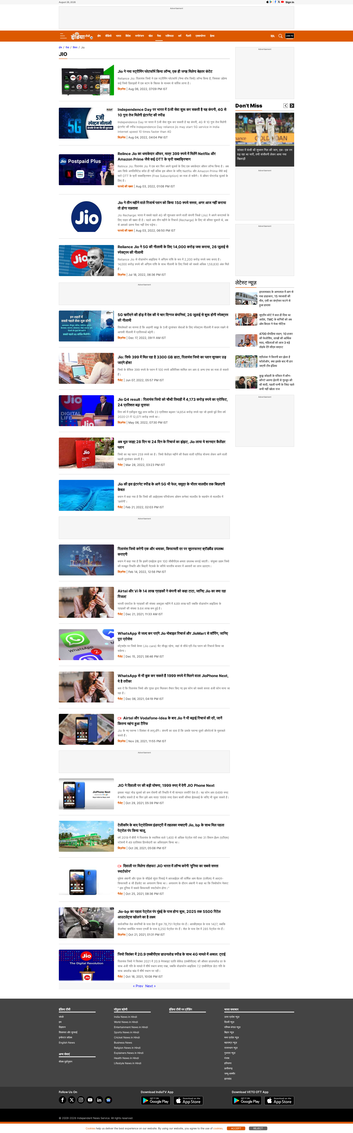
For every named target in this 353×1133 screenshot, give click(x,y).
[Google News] (108, 1100)
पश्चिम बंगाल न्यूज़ (232, 1027)
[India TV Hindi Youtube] (282, 2)
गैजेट (120, 380)
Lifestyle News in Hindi (127, 1063)
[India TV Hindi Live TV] (289, 36)
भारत (118, 36)
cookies (217, 1128)
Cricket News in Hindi (127, 1037)
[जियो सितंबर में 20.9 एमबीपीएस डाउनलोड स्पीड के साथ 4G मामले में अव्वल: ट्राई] (86, 965)
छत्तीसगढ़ (228, 1068)
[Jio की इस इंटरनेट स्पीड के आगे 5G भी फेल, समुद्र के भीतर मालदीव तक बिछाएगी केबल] (86, 495)
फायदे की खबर (125, 186)
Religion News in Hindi (127, 1047)
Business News (123, 1042)
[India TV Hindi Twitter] (279, 2)
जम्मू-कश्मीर (229, 1073)
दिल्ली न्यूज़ (229, 1021)
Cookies (90, 1128)
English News (67, 1042)
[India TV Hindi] (82, 36)
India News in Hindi (125, 1016)
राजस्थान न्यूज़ (231, 1047)
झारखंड (227, 1078)
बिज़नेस (122, 89)
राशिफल (169, 36)
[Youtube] (90, 1100)
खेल (151, 36)
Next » (150, 986)
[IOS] (267, 2)
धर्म (179, 36)
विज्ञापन (62, 1027)
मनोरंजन (139, 36)
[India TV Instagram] (81, 1100)
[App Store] (188, 1100)
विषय (75, 47)
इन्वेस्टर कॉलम (65, 1037)
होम (99, 36)
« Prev (138, 986)
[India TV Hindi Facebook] (275, 2)
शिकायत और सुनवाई (68, 1032)
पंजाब (226, 1058)
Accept (236, 1128)
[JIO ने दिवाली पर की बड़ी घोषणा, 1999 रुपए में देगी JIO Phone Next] (86, 794)
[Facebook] (62, 1100)
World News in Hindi (126, 1021)
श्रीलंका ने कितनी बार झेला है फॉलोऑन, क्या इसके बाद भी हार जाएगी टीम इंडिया (276, 361)
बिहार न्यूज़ (229, 1032)
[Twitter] (71, 1100)
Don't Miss (248, 106)
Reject (258, 1128)
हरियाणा (227, 1063)
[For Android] (247, 1100)
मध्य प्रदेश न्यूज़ (231, 1037)
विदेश (128, 36)
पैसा (159, 36)
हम (60, 1021)
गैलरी (188, 36)
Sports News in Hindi (126, 1032)
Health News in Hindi (126, 1058)
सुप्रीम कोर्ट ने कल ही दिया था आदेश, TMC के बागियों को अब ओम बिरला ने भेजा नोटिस (275, 319)
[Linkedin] (99, 1100)
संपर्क (61, 1016)
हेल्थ (212, 36)
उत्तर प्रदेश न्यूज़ (231, 1016)
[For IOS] (279, 1100)
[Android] (271, 2)
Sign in (290, 2)
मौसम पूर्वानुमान (65, 1061)
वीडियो (108, 36)
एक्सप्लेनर (201, 36)
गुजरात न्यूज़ (229, 1052)
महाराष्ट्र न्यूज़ (230, 1042)
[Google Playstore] (156, 1100)
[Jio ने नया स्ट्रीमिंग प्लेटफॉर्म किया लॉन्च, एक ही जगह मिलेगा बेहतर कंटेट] (86, 80)
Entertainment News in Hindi (131, 1027)
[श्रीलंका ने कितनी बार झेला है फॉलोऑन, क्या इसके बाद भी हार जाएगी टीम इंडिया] (246, 361)
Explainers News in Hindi (128, 1052)
